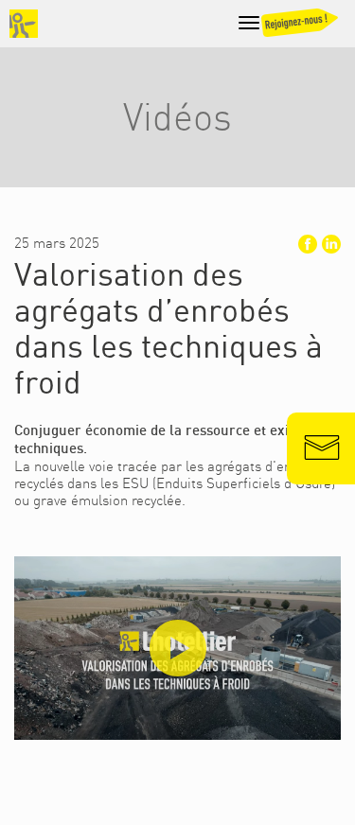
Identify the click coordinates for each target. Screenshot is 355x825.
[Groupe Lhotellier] (23, 23)
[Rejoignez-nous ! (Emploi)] (307, 27)
